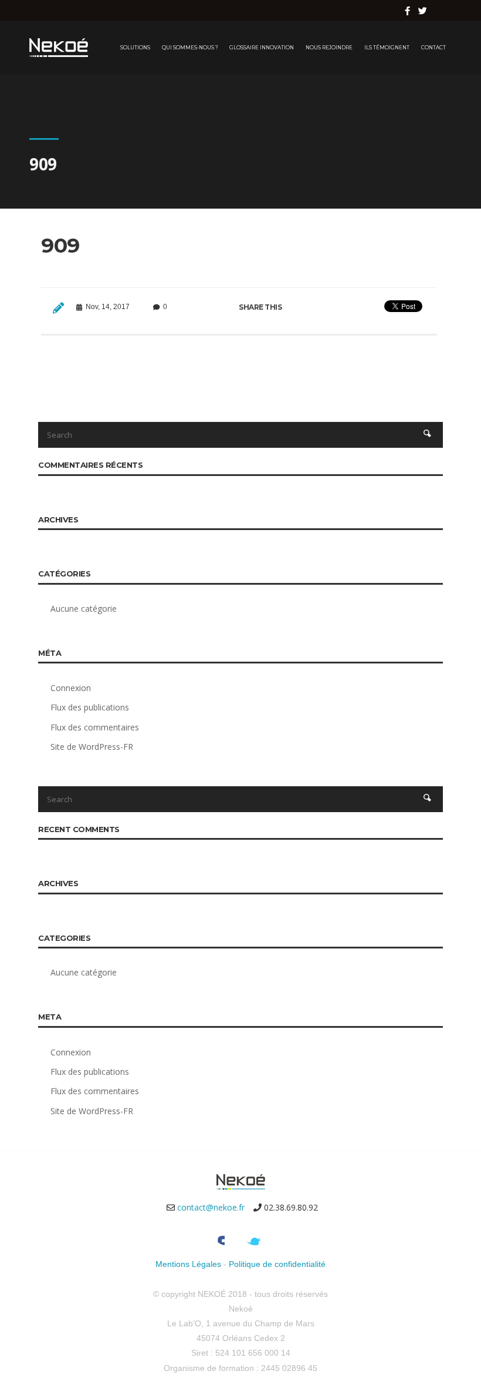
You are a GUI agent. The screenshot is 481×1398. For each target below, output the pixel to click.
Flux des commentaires (94, 727)
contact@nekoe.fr (211, 1207)
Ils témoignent (386, 48)
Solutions (135, 48)
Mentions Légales (188, 1264)
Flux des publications (89, 707)
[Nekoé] (58, 47)
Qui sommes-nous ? (190, 48)
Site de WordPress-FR (91, 746)
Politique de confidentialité (277, 1264)
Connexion (70, 687)
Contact (433, 48)
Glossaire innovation (261, 48)
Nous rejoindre (329, 48)
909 (60, 245)
